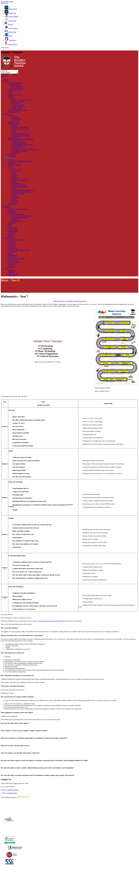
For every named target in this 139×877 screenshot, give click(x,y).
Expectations (12, 212)
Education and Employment (20, 129)
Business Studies (17, 170)
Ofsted (10, 93)
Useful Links (16, 153)
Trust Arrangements (18, 105)
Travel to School (13, 260)
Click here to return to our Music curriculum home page (69, 301)
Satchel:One (12, 245)
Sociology (15, 200)
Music (14, 188)
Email (10, 36)
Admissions (11, 270)
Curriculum (8, 158)
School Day (11, 233)
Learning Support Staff (19, 142)
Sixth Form (11, 163)
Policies (10, 96)
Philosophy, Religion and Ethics (21, 192)
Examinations (12, 246)
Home (6, 79)
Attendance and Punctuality (16, 240)
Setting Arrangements (14, 164)
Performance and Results (15, 95)
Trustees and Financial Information (22, 100)
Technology (15, 202)
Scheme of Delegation (18, 107)
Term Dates (11, 234)
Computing (15, 171)
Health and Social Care (19, 180)
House (10, 224)
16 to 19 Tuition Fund (18, 88)
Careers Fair (15, 120)
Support (7, 113)
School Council (13, 231)
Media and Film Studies (19, 185)
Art (13, 168)
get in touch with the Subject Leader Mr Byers (52, 621)
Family (14, 130)
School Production (17, 221)
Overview (15, 117)
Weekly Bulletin (13, 16)
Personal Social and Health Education (23, 190)
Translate (14, 74)
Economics (15, 175)
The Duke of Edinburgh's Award (18, 209)
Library (10, 226)
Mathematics (16, 183)
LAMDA (15, 219)
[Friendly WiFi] (10, 843)
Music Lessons (12, 228)
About (6, 81)
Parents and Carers (10, 238)
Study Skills (12, 154)
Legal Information (11, 793)
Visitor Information (14, 112)
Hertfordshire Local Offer (19, 151)
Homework (11, 222)
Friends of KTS (12, 44)
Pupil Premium (16, 86)
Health (14, 132)
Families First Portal (14, 122)
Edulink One (12, 243)
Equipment (11, 211)
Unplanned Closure (14, 262)
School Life (8, 207)
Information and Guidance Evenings (19, 250)
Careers (10, 115)
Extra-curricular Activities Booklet (22, 216)
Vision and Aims (17, 108)
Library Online (12, 28)
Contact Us (4, 76)
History (10, 91)
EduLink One (12, 9)
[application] (69, 807)
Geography (15, 178)
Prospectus (11, 272)
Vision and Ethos (17, 141)
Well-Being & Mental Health (20, 134)
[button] (9, 47)
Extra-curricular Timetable (20, 217)
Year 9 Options (12, 204)
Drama (14, 173)
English (14, 176)
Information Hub (13, 124)
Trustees (10, 98)
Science (14, 199)
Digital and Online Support (20, 127)
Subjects (10, 166)
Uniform (10, 236)
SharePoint (12, 40)
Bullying (14, 125)
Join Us (7, 269)
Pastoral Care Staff (13, 137)
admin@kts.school (12, 790)
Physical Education (18, 193)
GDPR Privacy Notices (15, 89)
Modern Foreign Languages (20, 187)
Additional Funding (14, 84)
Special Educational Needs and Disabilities (21, 139)
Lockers (10, 253)
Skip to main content (7, 1)
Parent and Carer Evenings (16, 258)
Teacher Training (13, 275)
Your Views (11, 267)
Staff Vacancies (12, 274)
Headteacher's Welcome (15, 83)
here (43, 362)
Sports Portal (12, 21)
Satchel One (12, 13)
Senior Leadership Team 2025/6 (17, 110)
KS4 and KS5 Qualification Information (20, 161)
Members (15, 103)
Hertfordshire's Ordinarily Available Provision (25, 149)
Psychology (15, 197)
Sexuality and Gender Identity (21, 136)
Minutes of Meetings (18, 101)
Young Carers (12, 156)
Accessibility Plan (17, 147)
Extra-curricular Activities (16, 214)
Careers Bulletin (17, 118)
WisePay (10, 24)
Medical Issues (12, 255)
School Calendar (13, 229)
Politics (14, 195)
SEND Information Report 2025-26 (22, 144)
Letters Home (12, 32)
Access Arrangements (18, 146)
